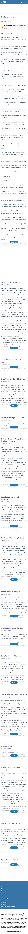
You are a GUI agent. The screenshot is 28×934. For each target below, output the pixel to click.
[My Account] (25, 2)
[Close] (26, 911)
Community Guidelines (6, 899)
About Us (3, 886)
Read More (14, 347)
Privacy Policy (4, 902)
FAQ (2, 890)
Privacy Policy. (10, 928)
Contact (2, 888)
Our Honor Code (4, 900)
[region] (14, 921)
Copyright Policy (4, 897)
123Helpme (3, 6)
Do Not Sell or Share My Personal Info (14, 931)
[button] (2, 2)
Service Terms (4, 904)
